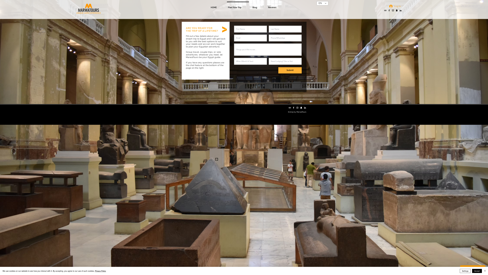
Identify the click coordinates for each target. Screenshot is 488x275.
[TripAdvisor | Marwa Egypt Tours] (385, 10)
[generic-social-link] (396, 10)
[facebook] (389, 10)
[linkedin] (400, 10)
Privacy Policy (100, 271)
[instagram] (393, 10)
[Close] (484, 271)
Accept (477, 271)
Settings (465, 271)
